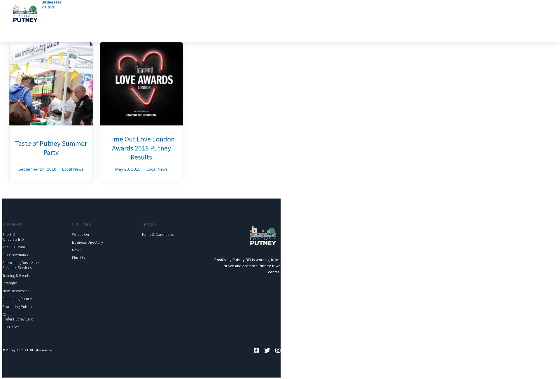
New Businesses (15, 291)
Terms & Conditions (157, 235)
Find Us (78, 258)
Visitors (48, 7)
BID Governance (15, 255)
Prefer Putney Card (17, 319)
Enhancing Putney (17, 299)
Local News (72, 169)
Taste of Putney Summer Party (51, 148)
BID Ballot (10, 327)
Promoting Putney (17, 307)
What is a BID (13, 239)
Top (546, 365)
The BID (8, 235)
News (76, 250)
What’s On (80, 235)
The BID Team (13, 247)
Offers (7, 315)
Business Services (17, 268)
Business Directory (87, 242)
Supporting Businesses (21, 263)
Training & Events (16, 276)
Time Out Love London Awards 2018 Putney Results (141, 148)
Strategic (9, 283)
